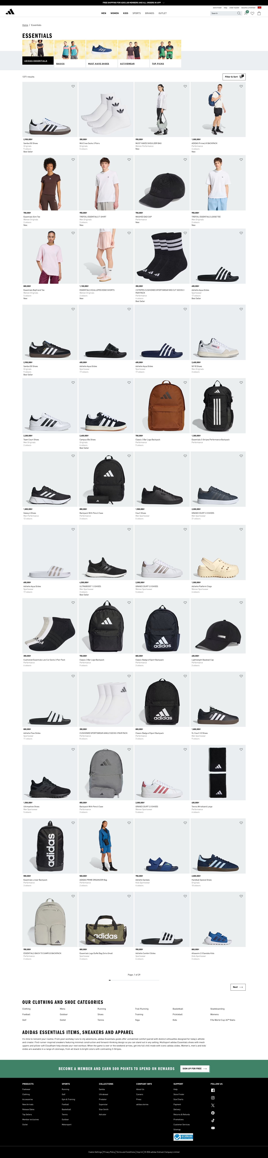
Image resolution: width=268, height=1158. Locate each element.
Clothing (26, 1009)
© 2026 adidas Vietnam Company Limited (162, 1152)
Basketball (178, 1009)
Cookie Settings (95, 1152)
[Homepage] (10, 12)
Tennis (101, 1020)
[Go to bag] (259, 13)
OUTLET (163, 13)
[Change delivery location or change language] (259, 8)
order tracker (234, 8)
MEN (103, 13)
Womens (214, 1014)
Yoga (137, 1020)
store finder (217, 8)
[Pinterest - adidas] (228, 1113)
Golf (24, 1020)
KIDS (125, 13)
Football (26, 1014)
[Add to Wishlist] (73, 87)
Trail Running (142, 1009)
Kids (175, 1020)
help (225, 8)
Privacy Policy (109, 1152)
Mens (62, 1009)
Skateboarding (217, 1009)
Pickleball (178, 1014)
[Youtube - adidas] (228, 1128)
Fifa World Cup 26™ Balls (222, 1020)
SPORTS (137, 13)
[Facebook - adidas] (228, 1090)
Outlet (63, 1020)
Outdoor (64, 1014)
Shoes (100, 1014)
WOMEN (115, 13)
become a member (248, 8)
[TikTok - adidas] (228, 1121)
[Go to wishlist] (252, 13)
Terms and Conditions (125, 1152)
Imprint (140, 1152)
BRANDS (149, 13)
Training (139, 1014)
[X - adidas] (228, 1106)
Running (102, 1009)
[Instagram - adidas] (228, 1098)
